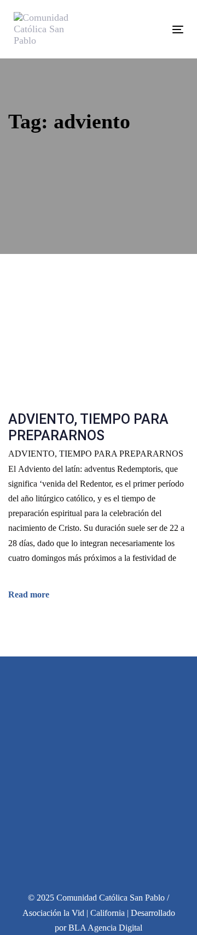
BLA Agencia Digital (105, 927)
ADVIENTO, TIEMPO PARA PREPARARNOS (88, 427)
